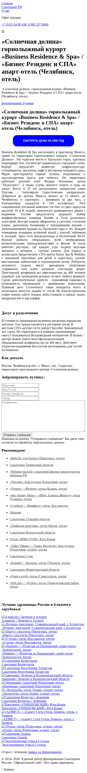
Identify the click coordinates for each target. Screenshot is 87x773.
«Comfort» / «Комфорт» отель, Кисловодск (39, 505)
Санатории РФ (12, 7)
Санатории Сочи (21, 556)
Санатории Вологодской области (32, 532)
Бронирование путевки (18, 103)
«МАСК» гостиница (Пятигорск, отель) (37, 458)
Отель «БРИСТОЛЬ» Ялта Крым (32, 539)
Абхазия (15, 512)
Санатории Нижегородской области (34, 569)
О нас (6, 10)
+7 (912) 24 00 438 (14, 24)
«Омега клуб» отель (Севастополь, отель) (38, 576)
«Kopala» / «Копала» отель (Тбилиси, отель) (40, 563)
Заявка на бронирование (45, 752)
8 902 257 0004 (37, 24)
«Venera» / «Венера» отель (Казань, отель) (38, 488)
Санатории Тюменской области (31, 465)
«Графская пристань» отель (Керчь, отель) (38, 526)
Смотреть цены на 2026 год (43, 140)
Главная (7, 3)
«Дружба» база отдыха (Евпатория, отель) (39, 482)
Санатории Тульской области (30, 519)
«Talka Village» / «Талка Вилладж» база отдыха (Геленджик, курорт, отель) (42, 547)
